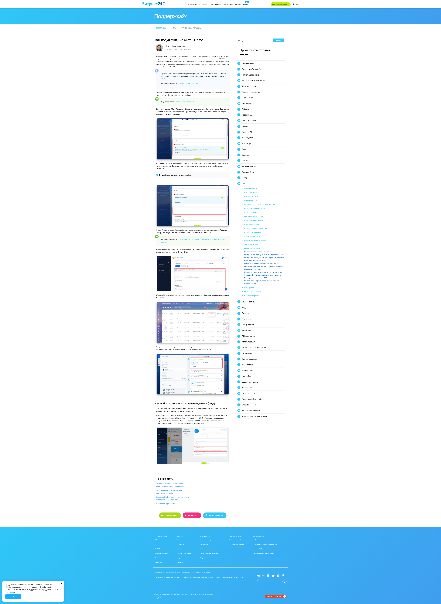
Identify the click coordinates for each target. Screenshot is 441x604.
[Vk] (258, 575)
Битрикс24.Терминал (190, 83)
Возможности (194, 4)
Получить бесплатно (280, 4)
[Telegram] (263, 575)
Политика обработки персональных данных (198, 578)
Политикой (9, 592)
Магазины (158, 562)
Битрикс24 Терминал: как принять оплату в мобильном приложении (170, 485)
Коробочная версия (236, 544)
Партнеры (204, 544)
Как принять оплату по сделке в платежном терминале (169, 491)
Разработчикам (241, 4)
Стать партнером (206, 549)
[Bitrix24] (154, 4)
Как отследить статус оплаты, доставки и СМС (261, 263)
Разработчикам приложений (263, 553)
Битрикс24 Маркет (260, 549)
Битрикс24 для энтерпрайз (210, 553)
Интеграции (215, 4)
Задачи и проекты (161, 553)
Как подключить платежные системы (258, 252)
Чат (155, 544)
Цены (205, 4)
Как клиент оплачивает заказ (255, 260)
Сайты (156, 558)
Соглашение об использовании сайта (167, 578)
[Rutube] (283, 575)
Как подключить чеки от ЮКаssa (257, 278)
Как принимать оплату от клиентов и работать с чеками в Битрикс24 (264, 255)
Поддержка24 (161, 28)
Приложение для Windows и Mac (265, 544)
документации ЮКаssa (185, 101)
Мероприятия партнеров (209, 558)
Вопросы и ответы (184, 540)
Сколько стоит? (235, 540)
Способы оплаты (250, 284)
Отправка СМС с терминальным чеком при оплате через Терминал (172, 498)
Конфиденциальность (173, 573)
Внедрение (228, 4)
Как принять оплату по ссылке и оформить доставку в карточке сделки (264, 258)
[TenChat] (268, 575)
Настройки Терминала (165, 503)
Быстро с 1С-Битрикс (274, 596)
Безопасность (160, 573)
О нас (193, 573)
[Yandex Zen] (278, 575)
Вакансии (199, 573)
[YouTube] (273, 575)
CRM (156, 540)
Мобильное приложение (262, 540)
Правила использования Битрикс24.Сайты (229, 578)
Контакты (207, 573)
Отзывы (180, 562)
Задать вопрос (182, 558)
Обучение (180, 544)
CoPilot (157, 549)
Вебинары (181, 549)
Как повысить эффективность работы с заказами (262, 281)
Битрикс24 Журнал (184, 553)
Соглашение (186, 573)
